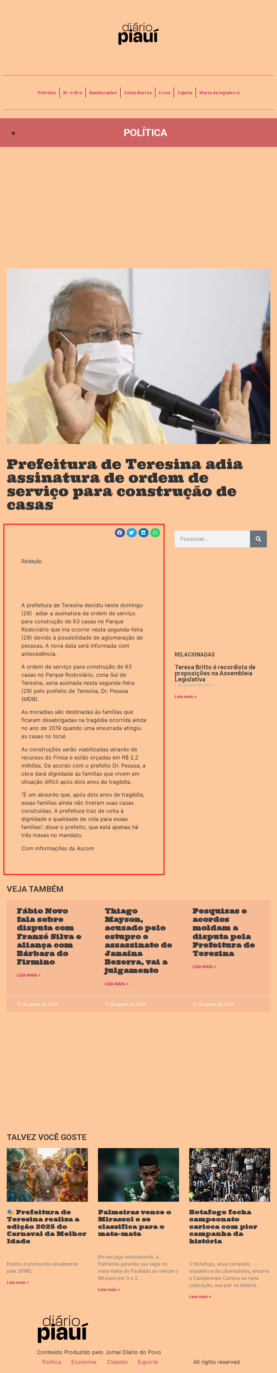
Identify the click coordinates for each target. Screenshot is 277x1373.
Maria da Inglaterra (219, 92)
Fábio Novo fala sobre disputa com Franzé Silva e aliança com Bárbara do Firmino (49, 936)
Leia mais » (186, 696)
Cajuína (184, 92)
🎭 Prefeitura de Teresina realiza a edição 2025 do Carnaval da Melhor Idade (46, 1226)
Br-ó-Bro (72, 92)
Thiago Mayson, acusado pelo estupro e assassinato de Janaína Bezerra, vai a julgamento (138, 940)
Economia (84, 1361)
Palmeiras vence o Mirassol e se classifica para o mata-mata (134, 1223)
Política (145, 132)
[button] (120, 532)
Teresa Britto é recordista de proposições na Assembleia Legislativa (215, 673)
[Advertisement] (138, 207)
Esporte (148, 1361)
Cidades (117, 1361)
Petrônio (47, 92)
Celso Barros (138, 92)
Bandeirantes (103, 92)
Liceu (164, 92)
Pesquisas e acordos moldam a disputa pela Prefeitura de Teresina (224, 932)
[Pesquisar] (258, 538)
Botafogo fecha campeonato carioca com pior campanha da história (223, 1226)
